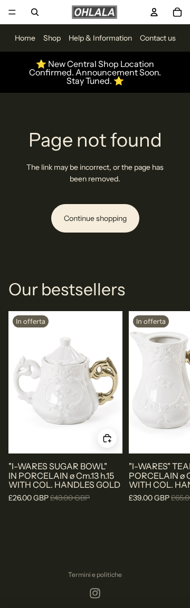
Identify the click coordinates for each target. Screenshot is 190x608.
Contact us (158, 38)
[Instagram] (95, 593)
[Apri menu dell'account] (154, 12)
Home (25, 38)
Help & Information (100, 38)
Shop (52, 38)
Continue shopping (95, 218)
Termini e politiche (95, 574)
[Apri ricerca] (34, 12)
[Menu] (12, 12)
